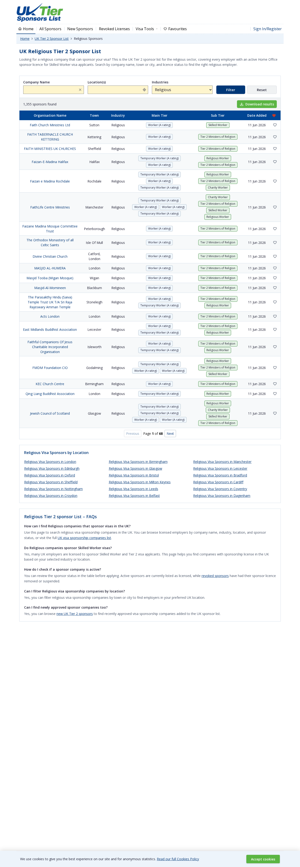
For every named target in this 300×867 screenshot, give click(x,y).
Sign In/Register (267, 28)
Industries (160, 82)
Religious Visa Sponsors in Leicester (220, 468)
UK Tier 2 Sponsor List (52, 38)
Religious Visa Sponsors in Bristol (134, 475)
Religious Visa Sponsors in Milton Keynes (140, 482)
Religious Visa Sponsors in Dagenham (221, 495)
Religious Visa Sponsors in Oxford (49, 475)
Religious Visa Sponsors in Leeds (133, 489)
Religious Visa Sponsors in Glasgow (135, 468)
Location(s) (97, 82)
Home (25, 38)
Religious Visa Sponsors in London (50, 461)
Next (170, 433)
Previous (132, 433)
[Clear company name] (80, 90)
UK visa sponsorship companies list (84, 538)
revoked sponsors (215, 575)
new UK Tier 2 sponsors (74, 613)
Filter (230, 89)
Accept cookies (263, 859)
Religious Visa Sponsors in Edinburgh (51, 468)
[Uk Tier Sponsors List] (39, 12)
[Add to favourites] (275, 125)
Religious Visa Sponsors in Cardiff (218, 482)
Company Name (36, 82)
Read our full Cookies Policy (178, 859)
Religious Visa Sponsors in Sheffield (51, 482)
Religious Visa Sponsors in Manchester (222, 461)
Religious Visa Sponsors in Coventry (220, 489)
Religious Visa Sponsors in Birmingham (138, 461)
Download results (259, 104)
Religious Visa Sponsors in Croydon (50, 495)
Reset (262, 89)
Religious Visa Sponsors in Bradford (220, 475)
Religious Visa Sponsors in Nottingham (53, 489)
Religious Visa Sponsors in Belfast (134, 495)
